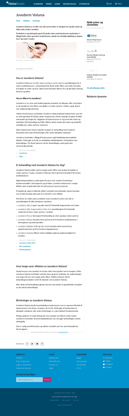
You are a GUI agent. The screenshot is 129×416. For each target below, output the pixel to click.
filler (37, 83)
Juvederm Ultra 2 (25, 205)
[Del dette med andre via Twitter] (32, 344)
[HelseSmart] (15, 3)
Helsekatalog (69, 4)
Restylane (30, 114)
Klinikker (38, 4)
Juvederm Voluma (25, 220)
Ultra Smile (45, 226)
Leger (57, 4)
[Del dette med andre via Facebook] (27, 344)
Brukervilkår (54, 400)
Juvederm (23, 153)
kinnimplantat (62, 186)
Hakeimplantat (25, 250)
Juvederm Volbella (25, 226)
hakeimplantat (48, 186)
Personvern (66, 400)
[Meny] (118, 4)
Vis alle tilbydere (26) (95, 88)
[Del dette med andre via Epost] (37, 344)
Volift (36, 226)
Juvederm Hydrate (25, 233)
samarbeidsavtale (63, 332)
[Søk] (109, 4)
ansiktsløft (47, 194)
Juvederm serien (51, 83)
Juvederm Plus (24, 216)
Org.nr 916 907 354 (65, 405)
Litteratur (84, 4)
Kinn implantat (25, 246)
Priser (49, 4)
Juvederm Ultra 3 (25, 209)
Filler (21, 156)
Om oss (76, 400)
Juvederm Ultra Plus (27, 243)
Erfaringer (36, 21)
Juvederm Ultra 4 (42, 209)
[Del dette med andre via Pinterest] (42, 344)
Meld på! (47, 379)
